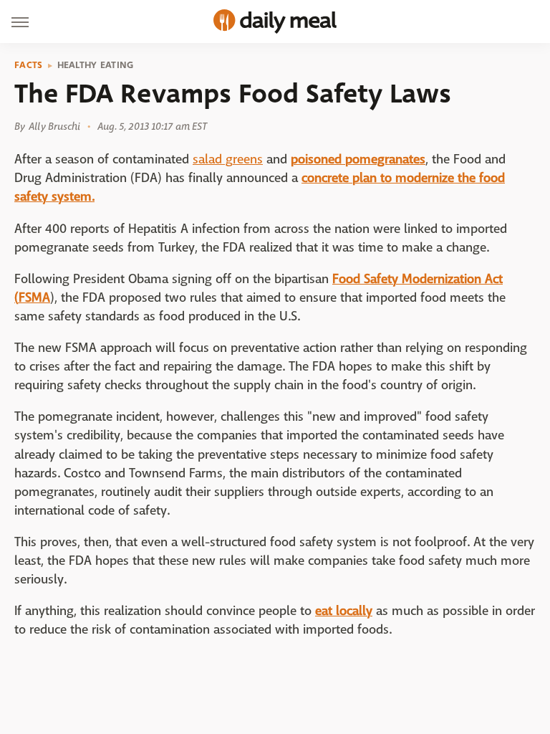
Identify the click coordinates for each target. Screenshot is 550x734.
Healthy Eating (95, 65)
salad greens (228, 159)
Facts (28, 65)
